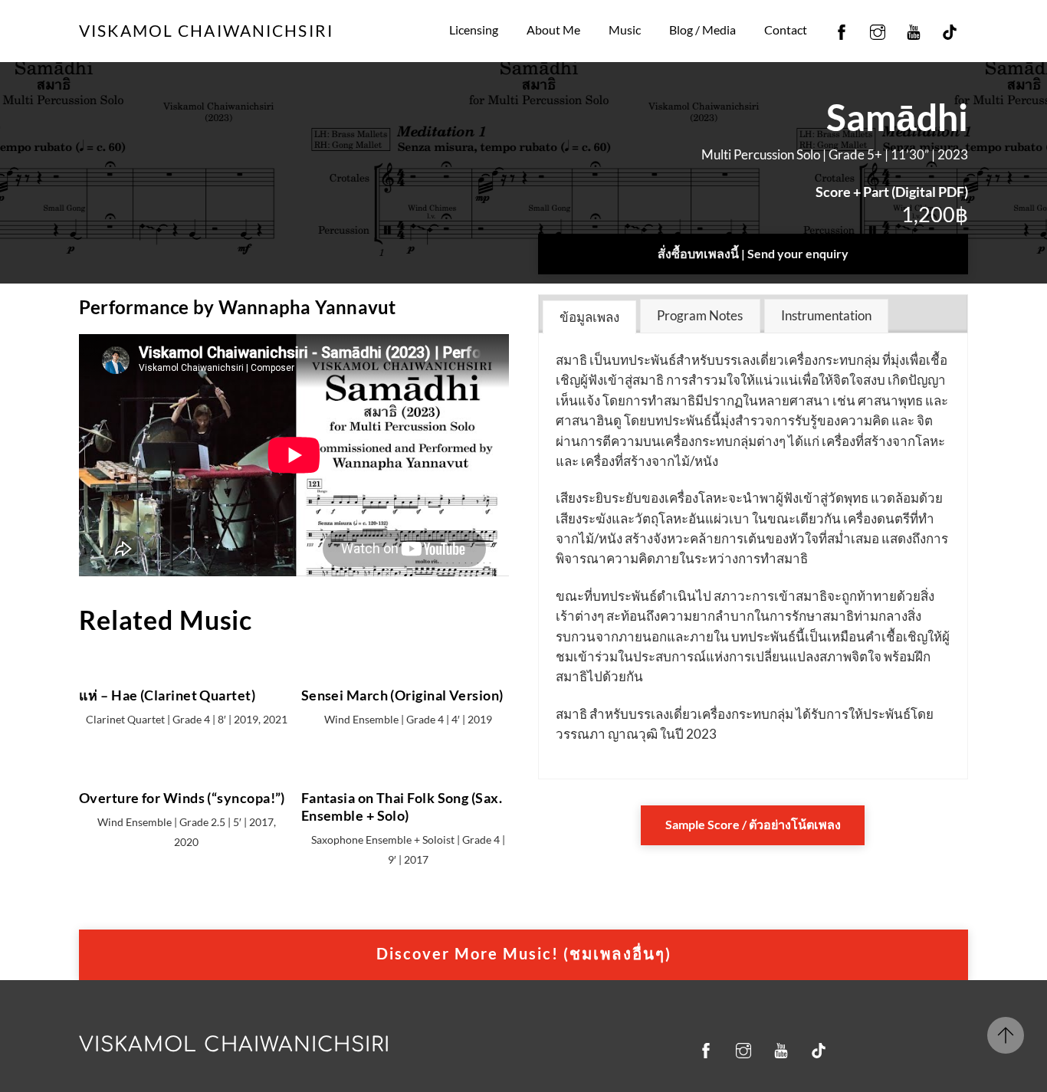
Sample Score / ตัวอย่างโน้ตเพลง (753, 824)
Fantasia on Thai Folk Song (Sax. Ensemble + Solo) (401, 806)
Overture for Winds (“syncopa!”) (182, 797)
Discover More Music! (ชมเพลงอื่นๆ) (523, 953)
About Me (553, 29)
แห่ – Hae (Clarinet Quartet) (167, 695)
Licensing (473, 29)
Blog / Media (702, 29)
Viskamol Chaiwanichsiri (234, 1045)
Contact (785, 29)
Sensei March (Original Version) (402, 695)
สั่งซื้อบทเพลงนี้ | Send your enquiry (753, 253)
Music (625, 29)
